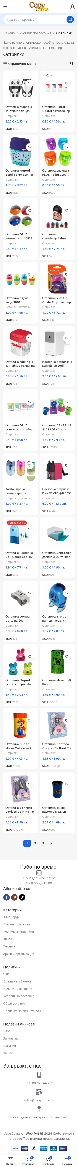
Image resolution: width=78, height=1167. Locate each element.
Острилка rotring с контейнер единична (20, 364)
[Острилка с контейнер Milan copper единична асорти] (57, 216)
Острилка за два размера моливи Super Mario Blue (55, 812)
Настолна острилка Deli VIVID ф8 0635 (56, 491)
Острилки (11, 116)
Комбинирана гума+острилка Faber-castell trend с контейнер (20, 495)
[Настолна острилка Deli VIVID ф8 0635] (57, 470)
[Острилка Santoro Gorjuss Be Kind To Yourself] (57, 725)
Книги (7, 939)
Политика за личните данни (23, 1011)
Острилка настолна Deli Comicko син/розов (19, 557)
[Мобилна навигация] (5, 6)
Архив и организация (18, 954)
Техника (9, 946)
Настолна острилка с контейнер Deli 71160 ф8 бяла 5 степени (57, 368)
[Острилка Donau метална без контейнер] (20, 598)
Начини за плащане (17, 989)
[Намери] (70, 19)
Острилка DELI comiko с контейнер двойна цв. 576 (19, 429)
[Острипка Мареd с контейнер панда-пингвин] (20, 88)
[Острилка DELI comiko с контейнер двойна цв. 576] (20, 407)
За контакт (11, 1038)
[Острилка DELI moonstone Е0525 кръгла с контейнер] (20, 216)
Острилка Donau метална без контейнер (17, 620)
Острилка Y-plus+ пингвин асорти (55, 618)
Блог (6, 1031)
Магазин (9, 1046)
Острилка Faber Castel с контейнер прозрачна (56, 111)
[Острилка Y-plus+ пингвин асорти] (57, 598)
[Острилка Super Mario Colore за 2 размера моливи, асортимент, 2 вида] (20, 725)
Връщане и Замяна (17, 981)
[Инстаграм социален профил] (14, 897)
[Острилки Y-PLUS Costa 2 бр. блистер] (57, 279)
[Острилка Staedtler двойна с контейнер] (57, 534)
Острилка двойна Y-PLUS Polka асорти (56, 172)
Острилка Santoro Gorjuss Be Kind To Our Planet (19, 812)
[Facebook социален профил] (6, 897)
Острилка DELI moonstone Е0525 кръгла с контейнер (19, 238)
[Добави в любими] (30, 83)
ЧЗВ (6, 974)
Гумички (10, 307)
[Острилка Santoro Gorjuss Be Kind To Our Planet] (20, 789)
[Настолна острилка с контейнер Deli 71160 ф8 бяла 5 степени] (57, 343)
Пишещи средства (16, 924)
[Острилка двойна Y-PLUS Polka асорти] (57, 152)
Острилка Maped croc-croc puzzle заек (18, 684)
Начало (9, 33)
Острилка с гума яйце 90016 (17, 300)
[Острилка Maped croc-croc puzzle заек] (20, 661)
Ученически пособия (35, 33)
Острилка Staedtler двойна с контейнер (56, 555)
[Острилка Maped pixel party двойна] (20, 152)
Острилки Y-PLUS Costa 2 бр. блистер (56, 300)
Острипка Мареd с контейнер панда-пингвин (18, 111)
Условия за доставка (18, 996)
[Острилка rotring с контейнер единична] (20, 343)
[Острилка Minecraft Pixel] (57, 661)
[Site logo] (39, 6)
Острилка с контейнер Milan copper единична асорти (55, 240)
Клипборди (11, 917)
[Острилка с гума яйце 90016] (20, 279)
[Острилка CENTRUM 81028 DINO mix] (57, 407)
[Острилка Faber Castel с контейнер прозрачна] (57, 88)
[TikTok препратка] (22, 897)
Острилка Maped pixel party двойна (19, 172)
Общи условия (14, 1003)
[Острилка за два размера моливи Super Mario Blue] (57, 789)
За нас (8, 1053)
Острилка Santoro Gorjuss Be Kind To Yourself (56, 748)
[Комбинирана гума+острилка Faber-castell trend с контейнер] (20, 470)
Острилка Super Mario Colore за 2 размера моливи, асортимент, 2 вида (19, 750)
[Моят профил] (72, 6)
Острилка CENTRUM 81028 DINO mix (56, 427)
